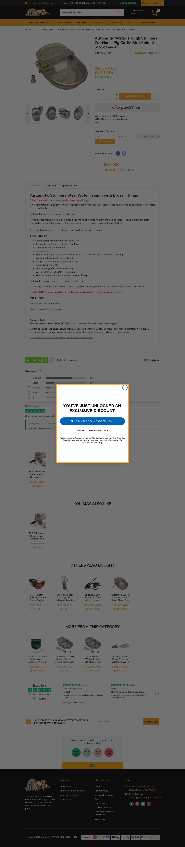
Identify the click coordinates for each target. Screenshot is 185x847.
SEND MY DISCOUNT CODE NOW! (92, 421)
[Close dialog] (124, 387)
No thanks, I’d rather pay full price (92, 430)
